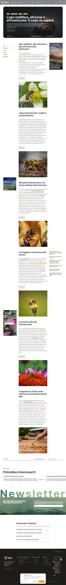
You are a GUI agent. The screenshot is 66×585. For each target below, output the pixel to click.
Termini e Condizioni (47, 563)
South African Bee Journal (37, 190)
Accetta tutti (41, 581)
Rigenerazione (21, 2)
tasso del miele (35, 338)
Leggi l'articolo (11, 30)
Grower (35, 560)
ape (4, 45)
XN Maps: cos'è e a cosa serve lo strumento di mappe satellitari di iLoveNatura (55, 261)
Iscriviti (7, 323)
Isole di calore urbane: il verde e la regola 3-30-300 (55, 266)
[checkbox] (4, 326)
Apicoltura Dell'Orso (28, 402)
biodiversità (5, 56)
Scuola (35, 563)
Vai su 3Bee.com (48, 2)
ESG (27, 2)
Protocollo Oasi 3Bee (47, 564)
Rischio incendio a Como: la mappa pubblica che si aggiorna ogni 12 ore (55, 253)
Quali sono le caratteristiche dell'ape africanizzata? (29, 532)
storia (4, 50)
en (56, 551)
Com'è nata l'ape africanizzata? (24, 536)
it (54, 551)
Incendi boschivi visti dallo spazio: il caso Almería (54, 270)
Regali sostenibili (21, 560)
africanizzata (6, 48)
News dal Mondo (39, 2)
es (61, 551)
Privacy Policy (46, 560)
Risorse (32, 2)
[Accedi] (60, 2)
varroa (4, 52)
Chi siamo (20, 563)
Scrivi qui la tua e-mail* (8, 319)
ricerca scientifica (25, 258)
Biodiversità (14, 2)
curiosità (5, 54)
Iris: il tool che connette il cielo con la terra (55, 257)
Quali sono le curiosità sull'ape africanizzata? (27, 539)
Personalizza (24, 581)
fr (59, 551)
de (57, 551)
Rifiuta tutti (35, 581)
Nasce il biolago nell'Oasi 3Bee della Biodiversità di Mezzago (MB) (55, 274)
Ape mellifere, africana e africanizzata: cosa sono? (29, 529)
